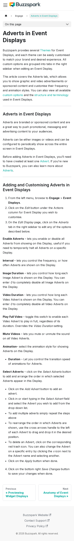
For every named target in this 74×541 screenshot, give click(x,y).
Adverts (8, 170)
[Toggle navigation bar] (5, 5)
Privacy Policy (35, 526)
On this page (13, 24)
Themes (45, 50)
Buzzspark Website (35, 515)
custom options (13, 95)
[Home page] (6, 16)
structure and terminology (51, 95)
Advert (44, 161)
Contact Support (35, 520)
